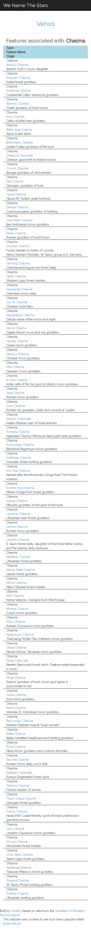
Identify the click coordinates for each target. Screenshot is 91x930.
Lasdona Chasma (18, 513)
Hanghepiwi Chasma (20, 315)
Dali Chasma (14, 181)
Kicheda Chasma (17, 431)
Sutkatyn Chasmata (19, 772)
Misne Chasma (16, 582)
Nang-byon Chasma (20, 634)
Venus (46, 23)
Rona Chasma (15, 746)
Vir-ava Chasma (17, 841)
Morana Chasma (17, 608)
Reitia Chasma (15, 733)
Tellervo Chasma (17, 785)
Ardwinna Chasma (18, 90)
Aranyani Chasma (18, 77)
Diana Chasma (16, 233)
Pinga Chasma (16, 677)
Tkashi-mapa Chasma (21, 798)
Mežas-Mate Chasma (20, 570)
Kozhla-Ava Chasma (20, 488)
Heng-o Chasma (17, 354)
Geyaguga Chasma (19, 289)
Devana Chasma (17, 207)
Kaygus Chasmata (18, 419)
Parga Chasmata (17, 660)
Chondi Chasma (17, 168)
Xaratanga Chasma (19, 867)
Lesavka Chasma (17, 539)
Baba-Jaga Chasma (19, 129)
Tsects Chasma (16, 811)
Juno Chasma (15, 406)
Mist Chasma (15, 595)
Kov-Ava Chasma (18, 470)
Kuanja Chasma (16, 500)
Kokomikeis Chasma (20, 444)
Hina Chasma (15, 367)
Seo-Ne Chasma (17, 759)
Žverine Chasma (17, 893)
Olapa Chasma (16, 647)
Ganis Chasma (16, 276)
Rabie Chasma (16, 708)
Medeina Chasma (18, 557)
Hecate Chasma (17, 341)
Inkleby (16, 911)
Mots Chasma (15, 621)
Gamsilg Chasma (18, 263)
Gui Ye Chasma (16, 302)
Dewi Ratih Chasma (19, 220)
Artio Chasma (15, 116)
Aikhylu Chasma (17, 64)
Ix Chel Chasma (17, 380)
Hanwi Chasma (16, 328)
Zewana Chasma (17, 880)
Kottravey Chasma (18, 457)
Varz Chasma (15, 828)
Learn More (12, 923)
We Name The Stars (25, 5)
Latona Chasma (16, 526)
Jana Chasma (15, 393)
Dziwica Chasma (17, 246)
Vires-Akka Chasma (19, 854)
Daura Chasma (16, 194)
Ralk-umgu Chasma (19, 721)
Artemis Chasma (17, 103)
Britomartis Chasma (19, 142)
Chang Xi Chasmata (19, 155)
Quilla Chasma (16, 695)
